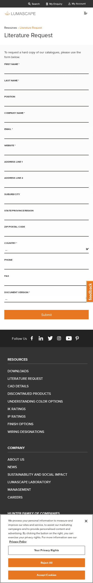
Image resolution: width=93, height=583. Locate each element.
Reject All (46, 562)
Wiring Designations (26, 432)
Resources (10, 27)
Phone (8, 259)
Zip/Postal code (14, 226)
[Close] (86, 521)
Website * (10, 145)
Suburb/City (12, 194)
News (12, 467)
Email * (8, 129)
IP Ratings (17, 416)
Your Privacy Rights (46, 550)
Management (19, 489)
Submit (46, 315)
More (84, 13)
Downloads (18, 371)
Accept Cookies (46, 575)
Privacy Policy (18, 541)
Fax (6, 276)
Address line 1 (13, 161)
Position (9, 96)
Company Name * (14, 113)
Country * (10, 243)
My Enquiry (55, 3)
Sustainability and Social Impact (37, 474)
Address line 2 (13, 178)
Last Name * (11, 80)
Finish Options (20, 424)
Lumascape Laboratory (29, 482)
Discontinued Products (29, 393)
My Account (78, 3)
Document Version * (17, 292)
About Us (16, 459)
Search (35, 3)
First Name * (11, 64)
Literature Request (25, 378)
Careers (15, 497)
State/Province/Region (19, 210)
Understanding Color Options (35, 401)
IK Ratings (17, 409)
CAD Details (18, 386)
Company (16, 448)
